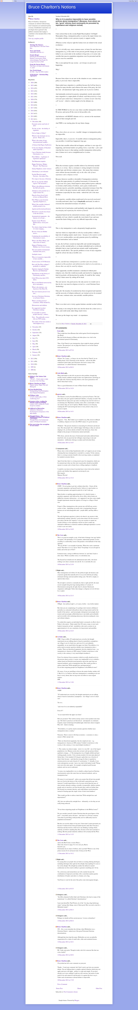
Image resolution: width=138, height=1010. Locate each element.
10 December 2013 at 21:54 (65, 564)
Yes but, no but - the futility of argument (41, 129)
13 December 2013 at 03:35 (65, 889)
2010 (32, 364)
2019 (32, 102)
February (35, 352)
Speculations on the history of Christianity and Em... (40, 274)
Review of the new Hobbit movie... (39, 232)
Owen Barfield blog (36, 389)
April (34, 347)
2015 (32, 113)
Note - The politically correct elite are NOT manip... (40, 318)
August (34, 335)
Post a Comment (62, 984)
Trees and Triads (35, 51)
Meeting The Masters (36, 45)
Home (79, 988)
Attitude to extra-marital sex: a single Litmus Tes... (41, 191)
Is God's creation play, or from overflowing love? (38, 397)
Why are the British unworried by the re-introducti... (41, 283)
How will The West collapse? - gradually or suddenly (41, 265)
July (33, 338)
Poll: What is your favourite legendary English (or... (40, 200)
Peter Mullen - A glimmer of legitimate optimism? (40, 157)
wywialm (60, 637)
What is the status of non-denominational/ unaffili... (40, 141)
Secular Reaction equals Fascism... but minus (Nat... (40, 175)
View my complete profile (35, 38)
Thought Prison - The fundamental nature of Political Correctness (39, 417)
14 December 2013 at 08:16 (65, 921)
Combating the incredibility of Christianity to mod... (41, 237)
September (35, 332)
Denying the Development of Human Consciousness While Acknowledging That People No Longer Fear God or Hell (39, 59)
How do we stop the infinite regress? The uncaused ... (40, 182)
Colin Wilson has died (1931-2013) (40, 279)
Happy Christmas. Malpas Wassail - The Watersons (39, 165)
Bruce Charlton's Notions (52, 7)
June (33, 341)
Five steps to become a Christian (41, 179)
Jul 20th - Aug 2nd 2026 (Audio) (39, 72)
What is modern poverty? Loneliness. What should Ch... (41, 301)
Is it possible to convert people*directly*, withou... (40, 313)
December (35, 121)
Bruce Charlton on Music (38, 383)
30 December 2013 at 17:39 (65, 980)
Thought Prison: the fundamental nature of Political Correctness (39, 420)
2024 (32, 88)
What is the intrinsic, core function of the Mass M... (40, 288)
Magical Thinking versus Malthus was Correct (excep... (41, 246)
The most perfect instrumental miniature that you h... (41, 250)
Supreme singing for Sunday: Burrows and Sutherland (40, 270)
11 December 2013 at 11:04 (65, 682)
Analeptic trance (37, 254)
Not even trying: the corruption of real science (39, 425)
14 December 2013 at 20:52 (65, 955)
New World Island (35, 70)
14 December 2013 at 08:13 (65, 910)
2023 (32, 91)
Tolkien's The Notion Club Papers (38, 377)
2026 (32, 82)
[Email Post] (90, 323)
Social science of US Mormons (41, 262)
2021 (32, 97)
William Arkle (34, 395)
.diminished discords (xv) (37, 52)
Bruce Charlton (62, 356)
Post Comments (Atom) (71, 992)
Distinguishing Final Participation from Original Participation (39, 392)
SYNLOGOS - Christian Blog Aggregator (39, 75)
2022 (32, 94)
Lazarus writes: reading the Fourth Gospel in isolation (38, 401)
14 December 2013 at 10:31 (65, 942)
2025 (32, 85)
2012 (32, 358)
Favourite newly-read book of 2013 (40, 125)
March (34, 349)
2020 (32, 99)
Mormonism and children (39, 305)
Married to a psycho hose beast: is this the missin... (41, 212)
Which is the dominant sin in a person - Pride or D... (41, 137)
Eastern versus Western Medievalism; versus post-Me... (40, 222)
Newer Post (59, 988)
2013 (32, 119)
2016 (32, 111)
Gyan (58, 331)
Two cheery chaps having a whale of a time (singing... (41, 228)
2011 (32, 361)
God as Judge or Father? (39, 133)
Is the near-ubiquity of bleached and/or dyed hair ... (41, 148)
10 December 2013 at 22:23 (65, 631)
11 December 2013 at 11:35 (65, 834)
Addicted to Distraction (37, 408)
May (33, 344)
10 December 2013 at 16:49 (65, 529)
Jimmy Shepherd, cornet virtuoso (41, 169)
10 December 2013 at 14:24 (65, 388)
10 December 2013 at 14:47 (65, 443)
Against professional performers (41, 209)
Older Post (99, 988)
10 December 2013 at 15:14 (65, 478)
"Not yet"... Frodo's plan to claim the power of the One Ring (39, 380)
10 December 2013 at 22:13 (65, 596)
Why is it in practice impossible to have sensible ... (41, 258)
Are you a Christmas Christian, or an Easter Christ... (41, 297)
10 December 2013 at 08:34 (65, 367)
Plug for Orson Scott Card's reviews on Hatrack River (40, 196)
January (34, 355)
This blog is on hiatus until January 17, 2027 (39, 67)
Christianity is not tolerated (40, 171)
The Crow (60, 535)
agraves (59, 394)
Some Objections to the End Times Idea (39, 47)
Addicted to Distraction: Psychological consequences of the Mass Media (39, 411)
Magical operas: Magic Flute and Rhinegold (39, 386)
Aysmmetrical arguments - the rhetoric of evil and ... (41, 217)
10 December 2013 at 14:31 (65, 411)
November (35, 327)
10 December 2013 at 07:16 (65, 350)
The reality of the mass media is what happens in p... (41, 322)
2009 (32, 367)
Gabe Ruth (60, 373)
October (34, 330)
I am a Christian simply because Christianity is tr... (41, 153)
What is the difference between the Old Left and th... (41, 187)
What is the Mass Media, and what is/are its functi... (40, 241)
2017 (32, 108)
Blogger (76, 1000)
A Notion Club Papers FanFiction (41, 145)
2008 (32, 370)
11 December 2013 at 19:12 (65, 853)
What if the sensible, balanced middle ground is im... (41, 205)
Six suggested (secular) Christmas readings (39, 309)
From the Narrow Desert (37, 64)
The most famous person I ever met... (41, 292)
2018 (32, 105)
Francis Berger (34, 55)
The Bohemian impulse (39, 161)
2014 (32, 116)
